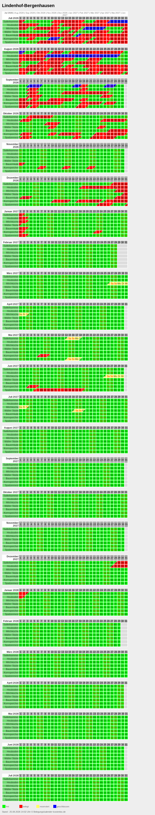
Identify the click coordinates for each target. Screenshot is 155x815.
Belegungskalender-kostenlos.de (50, 812)
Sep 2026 (30, 13)
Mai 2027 (116, 13)
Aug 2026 (19, 13)
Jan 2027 (73, 13)
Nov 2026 (51, 13)
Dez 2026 (62, 13)
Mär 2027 (95, 13)
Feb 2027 (84, 13)
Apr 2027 (105, 13)
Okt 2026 (41, 13)
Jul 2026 (8, 13)
